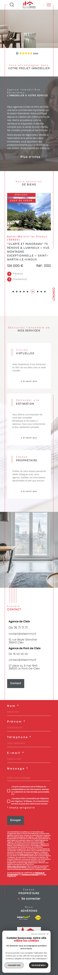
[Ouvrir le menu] (48, 5)
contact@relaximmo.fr (22, 622)
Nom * (13, 695)
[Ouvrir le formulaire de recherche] (12, 4)
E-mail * (15, 742)
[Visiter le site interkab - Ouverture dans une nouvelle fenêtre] (23, 906)
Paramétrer (14, 965)
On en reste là (38, 934)
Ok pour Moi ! (39, 965)
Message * (18, 757)
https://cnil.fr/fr (25, 843)
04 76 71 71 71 (18, 617)
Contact (53, 294)
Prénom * (16, 710)
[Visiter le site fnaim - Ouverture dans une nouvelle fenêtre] (38, 906)
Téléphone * (19, 726)
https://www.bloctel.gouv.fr (17, 855)
